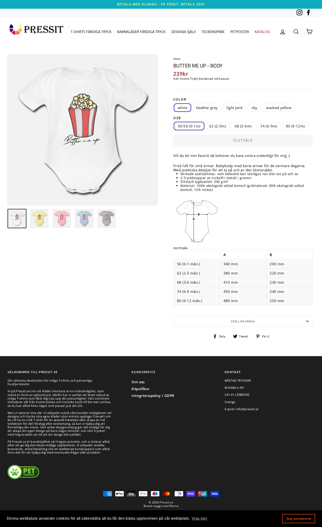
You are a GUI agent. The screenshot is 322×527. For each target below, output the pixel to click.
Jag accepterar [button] (298, 518)
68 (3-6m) (243, 126)
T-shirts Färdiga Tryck (91, 31)
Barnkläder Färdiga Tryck (141, 31)
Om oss (138, 381)
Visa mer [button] (199, 518)
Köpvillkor (140, 388)
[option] (161, 4)
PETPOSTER (239, 31)
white (182, 107)
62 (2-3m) (217, 126)
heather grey (207, 107)
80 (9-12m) (295, 126)
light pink (235, 107)
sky (254, 107)
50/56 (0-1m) (189, 126)
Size (177, 118)
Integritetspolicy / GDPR (153, 395)
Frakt (194, 79)
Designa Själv (183, 31)
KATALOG (262, 31)
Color (179, 99)
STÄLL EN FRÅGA (243, 321)
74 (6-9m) (268, 126)
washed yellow (278, 107)
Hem (176, 59)
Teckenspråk (213, 31)
